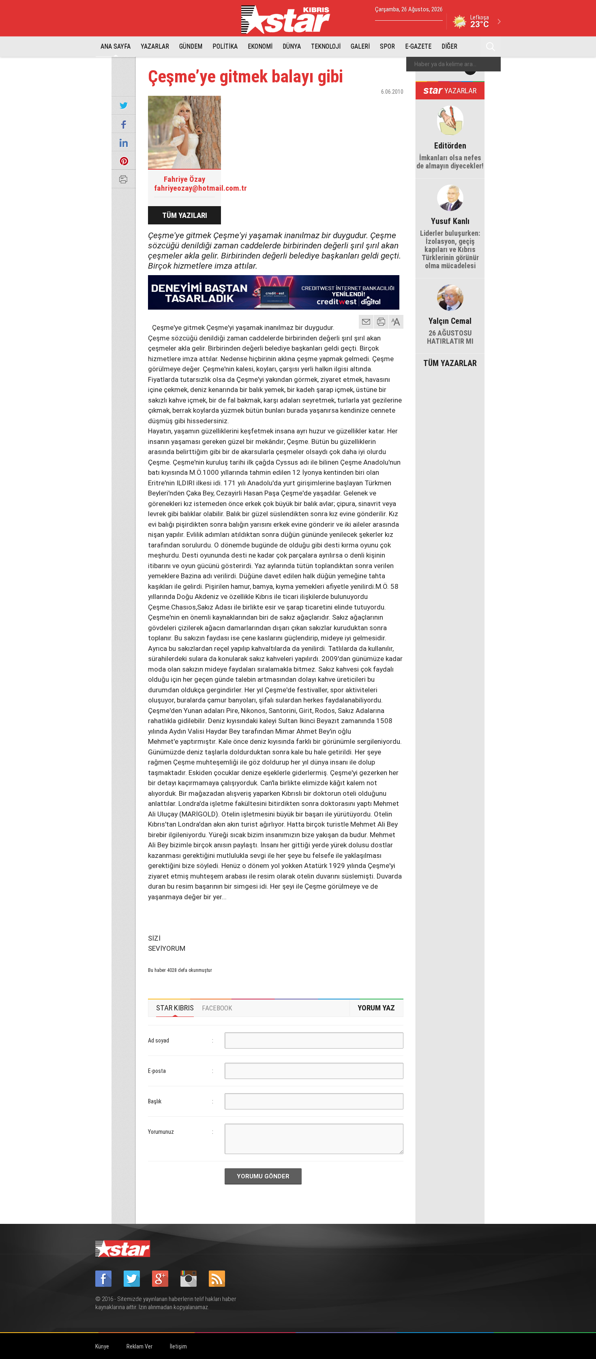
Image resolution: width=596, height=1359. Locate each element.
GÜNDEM (190, 46)
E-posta (157, 1071)
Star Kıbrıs (290, 19)
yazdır (381, 322)
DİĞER (449, 46)
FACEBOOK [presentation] (217, 1008)
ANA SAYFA (116, 46)
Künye (102, 1346)
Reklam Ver (139, 1346)
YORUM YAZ (376, 1007)
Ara (490, 47)
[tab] (175, 1008)
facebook (353, 106)
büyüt (396, 322)
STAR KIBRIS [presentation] (175, 1007)
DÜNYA (292, 46)
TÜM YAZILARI (184, 215)
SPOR (387, 46)
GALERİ (360, 46)
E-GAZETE (418, 46)
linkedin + (393, 106)
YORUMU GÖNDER (263, 1176)
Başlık (154, 1101)
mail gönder (366, 322)
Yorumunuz (161, 1132)
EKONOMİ (260, 46)
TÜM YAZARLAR (450, 362)
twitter (373, 106)
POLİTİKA (225, 46)
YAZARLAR (155, 46)
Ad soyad (158, 1040)
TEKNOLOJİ (326, 46)
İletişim (178, 1346)
